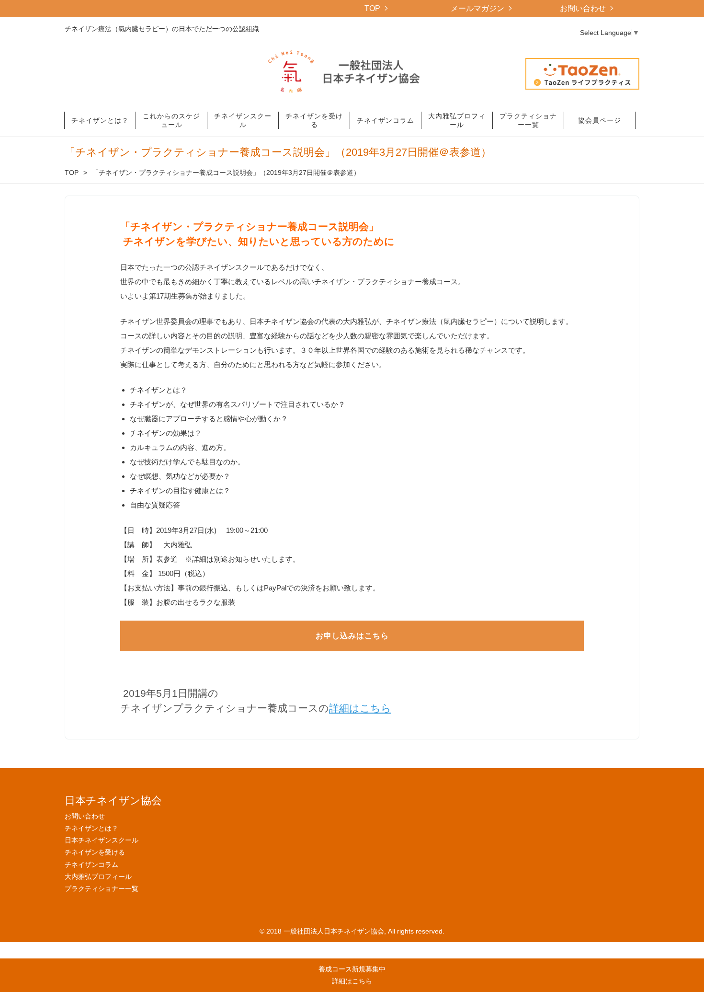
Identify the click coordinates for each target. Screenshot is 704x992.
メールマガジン (477, 8)
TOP (372, 8)
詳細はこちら (360, 708)
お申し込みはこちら (352, 636)
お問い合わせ (583, 8)
